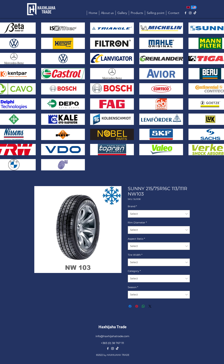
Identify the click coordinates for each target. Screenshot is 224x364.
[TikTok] (195, 13)
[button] (137, 13)
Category (134, 271)
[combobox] (159, 214)
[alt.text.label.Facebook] (185, 13)
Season (133, 287)
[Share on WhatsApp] (143, 306)
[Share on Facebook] (130, 306)
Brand (132, 206)
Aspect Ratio (136, 238)
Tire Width (135, 254)
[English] (194, 7)
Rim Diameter (137, 222)
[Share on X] (150, 306)
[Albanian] (188, 7)
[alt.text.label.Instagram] (190, 13)
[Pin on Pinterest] (137, 306)
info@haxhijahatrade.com (112, 336)
